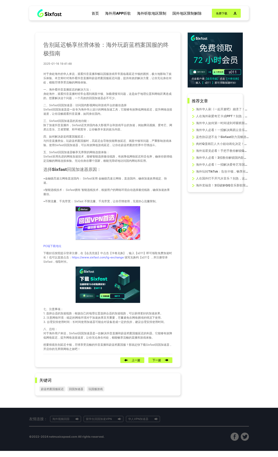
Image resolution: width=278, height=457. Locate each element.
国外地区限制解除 (187, 13)
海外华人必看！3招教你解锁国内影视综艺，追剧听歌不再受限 (222, 157)
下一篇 (156, 360)
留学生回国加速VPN (99, 419)
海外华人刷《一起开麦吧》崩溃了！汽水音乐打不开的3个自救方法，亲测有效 (222, 109)
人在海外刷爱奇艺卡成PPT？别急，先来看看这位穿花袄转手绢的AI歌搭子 (222, 116)
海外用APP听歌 (118, 13)
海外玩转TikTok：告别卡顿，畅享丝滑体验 (222, 171)
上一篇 (136, 360)
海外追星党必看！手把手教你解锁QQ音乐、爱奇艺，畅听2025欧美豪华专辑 (222, 150)
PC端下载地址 (52, 246)
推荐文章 (200, 100)
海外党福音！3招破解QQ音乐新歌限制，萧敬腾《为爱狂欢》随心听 (222, 185)
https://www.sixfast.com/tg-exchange (98, 257)
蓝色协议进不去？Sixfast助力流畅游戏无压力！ (222, 137)
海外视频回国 (60, 419)
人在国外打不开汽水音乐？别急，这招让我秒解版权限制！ (222, 178)
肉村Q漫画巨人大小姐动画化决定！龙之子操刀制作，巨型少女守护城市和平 (222, 143)
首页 (95, 13)
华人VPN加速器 (138, 419)
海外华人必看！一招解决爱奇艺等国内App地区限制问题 (222, 164)
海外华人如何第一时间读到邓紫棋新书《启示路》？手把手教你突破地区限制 (222, 123)
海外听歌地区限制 (151, 13)
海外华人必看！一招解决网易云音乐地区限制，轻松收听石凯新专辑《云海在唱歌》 (222, 130)
